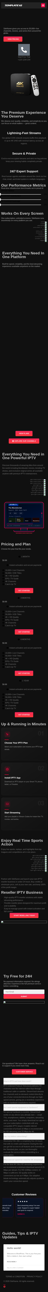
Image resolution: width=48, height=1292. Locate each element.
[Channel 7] (24, 533)
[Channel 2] (17, 533)
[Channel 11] (30, 533)
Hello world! (14, 1248)
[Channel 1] (16, 533)
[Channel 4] (20, 533)
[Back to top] (4, 1286)
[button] (43, 5)
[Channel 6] (23, 533)
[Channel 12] (31, 533)
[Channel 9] (27, 533)
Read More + (12, 1262)
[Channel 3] (19, 533)
